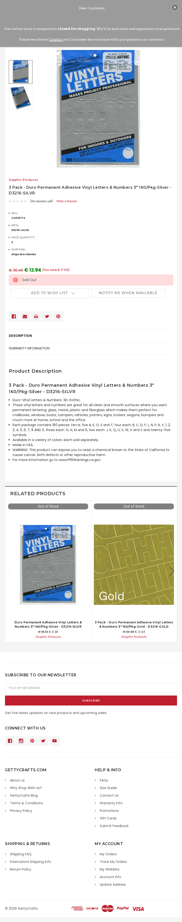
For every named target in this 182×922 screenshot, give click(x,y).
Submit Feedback (114, 825)
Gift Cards (108, 818)
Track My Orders (113, 861)
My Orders (108, 854)
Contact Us (109, 795)
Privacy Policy (21, 810)
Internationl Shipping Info (30, 861)
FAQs (104, 780)
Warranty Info (111, 803)
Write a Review (66, 201)
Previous (10, 571)
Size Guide (108, 788)
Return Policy (20, 869)
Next (172, 571)
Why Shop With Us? (26, 788)
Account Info (110, 877)
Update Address (113, 884)
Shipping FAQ (21, 854)
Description (20, 335)
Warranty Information (29, 348)
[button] (175, 7)
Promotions (109, 810)
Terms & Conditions (26, 803)
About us (17, 780)
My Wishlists (109, 869)
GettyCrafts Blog (24, 795)
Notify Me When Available (128, 293)
